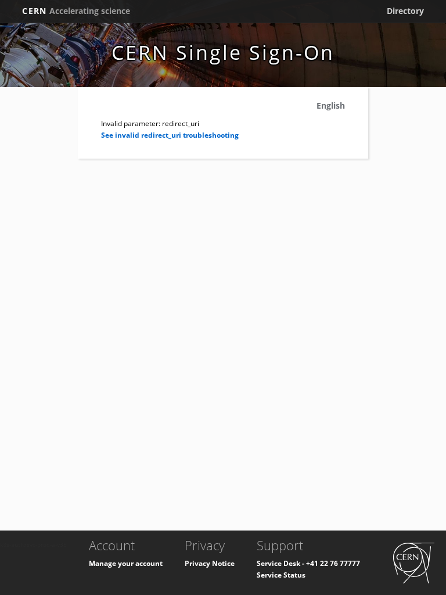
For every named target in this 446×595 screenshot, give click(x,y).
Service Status (281, 575)
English (330, 105)
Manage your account (126, 563)
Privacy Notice (210, 563)
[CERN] (414, 562)
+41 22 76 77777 (333, 563)
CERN (76, 10)
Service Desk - (281, 563)
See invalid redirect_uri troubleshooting (170, 135)
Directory (405, 10)
